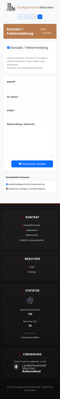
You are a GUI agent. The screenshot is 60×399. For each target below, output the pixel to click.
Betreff (11, 81)
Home (43, 29)
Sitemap (32, 271)
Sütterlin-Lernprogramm (32, 240)
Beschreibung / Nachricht (21, 124)
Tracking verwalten (30, 337)
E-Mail (11, 110)
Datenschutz (32, 235)
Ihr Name (13, 96)
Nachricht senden (33, 164)
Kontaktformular (32, 225)
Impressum (31, 230)
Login (32, 266)
